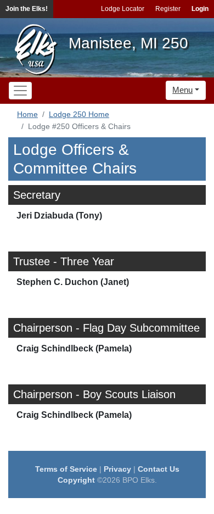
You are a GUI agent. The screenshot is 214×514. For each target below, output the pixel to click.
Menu (182, 89)
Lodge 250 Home (79, 114)
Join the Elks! (26, 9)
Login (200, 9)
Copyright (76, 480)
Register (168, 9)
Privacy (117, 469)
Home (27, 114)
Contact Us (158, 469)
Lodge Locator (122, 9)
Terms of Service (66, 469)
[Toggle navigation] (20, 90)
